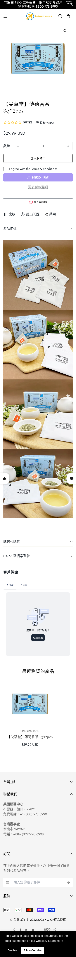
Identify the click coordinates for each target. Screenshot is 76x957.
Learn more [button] (55, 940)
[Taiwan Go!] (38, 16)
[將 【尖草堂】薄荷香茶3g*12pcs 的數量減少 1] (18, 146)
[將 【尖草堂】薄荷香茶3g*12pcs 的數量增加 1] (68, 146)
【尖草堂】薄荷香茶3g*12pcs (30, 737)
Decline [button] (12, 950)
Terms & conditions (44, 168)
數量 (6, 146)
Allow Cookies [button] (33, 950)
